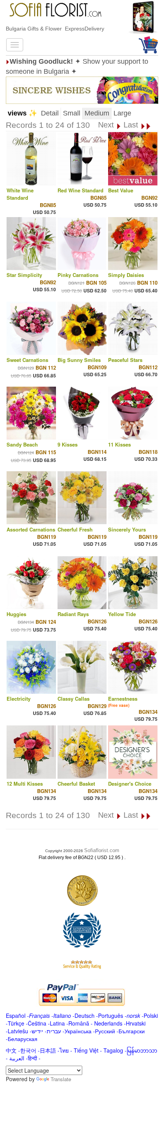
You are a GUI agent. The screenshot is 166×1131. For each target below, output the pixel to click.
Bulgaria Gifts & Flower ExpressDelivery (55, 28)
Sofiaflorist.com (101, 850)
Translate (61, 1079)
